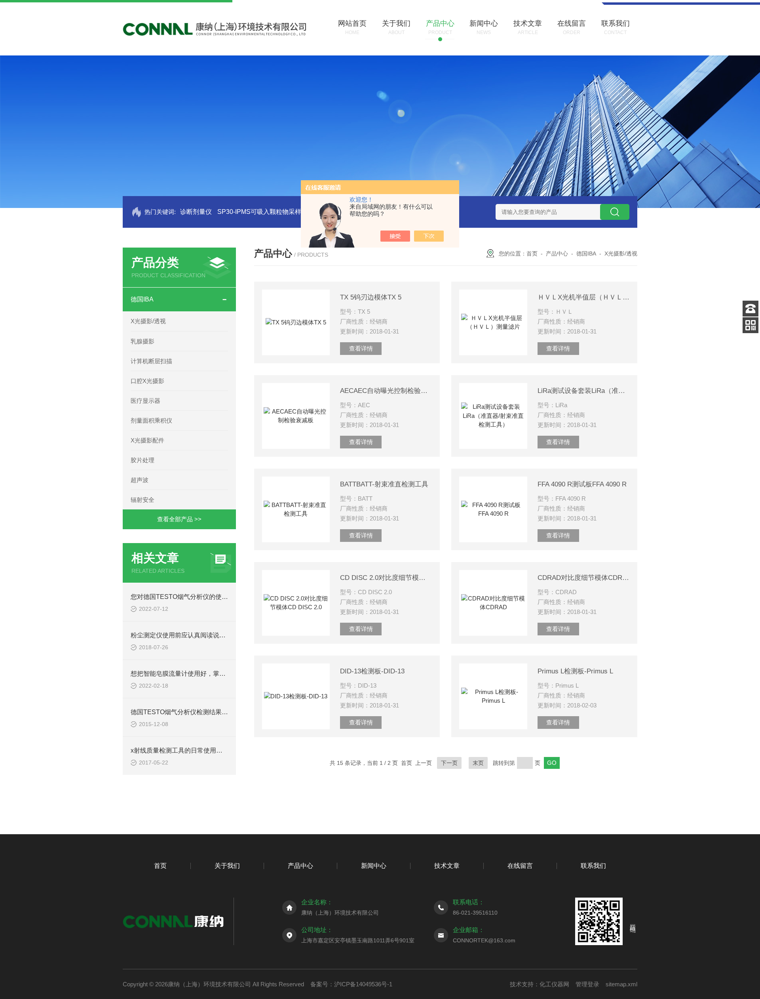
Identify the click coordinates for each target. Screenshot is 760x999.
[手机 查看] (750, 325)
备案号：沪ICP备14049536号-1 (351, 984)
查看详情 (361, 348)
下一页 (449, 763)
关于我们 (227, 865)
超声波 (139, 480)
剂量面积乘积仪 (151, 420)
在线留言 (520, 865)
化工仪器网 (554, 984)
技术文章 (447, 865)
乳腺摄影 (142, 341)
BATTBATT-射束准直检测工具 (384, 484)
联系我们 (593, 865)
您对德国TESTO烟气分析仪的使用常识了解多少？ (201, 596)
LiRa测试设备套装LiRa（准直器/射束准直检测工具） (583, 391)
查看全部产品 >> (179, 519)
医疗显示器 (145, 400)
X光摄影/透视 (148, 321)
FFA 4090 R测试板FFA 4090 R (582, 484)
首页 (532, 253)
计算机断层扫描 (151, 361)
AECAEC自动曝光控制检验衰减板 (386, 391)
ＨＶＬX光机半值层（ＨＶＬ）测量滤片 (583, 297)
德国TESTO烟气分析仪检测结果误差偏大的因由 (198, 712)
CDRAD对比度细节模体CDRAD (583, 577)
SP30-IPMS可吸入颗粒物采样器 (262, 211)
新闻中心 (373, 865)
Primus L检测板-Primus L (575, 671)
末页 (478, 763)
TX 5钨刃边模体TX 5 (370, 297)
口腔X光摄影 (147, 380)
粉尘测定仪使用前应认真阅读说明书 (181, 635)
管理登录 (587, 984)
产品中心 (557, 253)
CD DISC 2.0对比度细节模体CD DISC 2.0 (386, 577)
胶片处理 (142, 460)
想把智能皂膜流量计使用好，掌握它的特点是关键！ (203, 673)
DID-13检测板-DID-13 (372, 671)
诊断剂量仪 (196, 211)
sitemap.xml (621, 984)
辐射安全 (142, 499)
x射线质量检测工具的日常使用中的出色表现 (192, 750)
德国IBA (142, 299)
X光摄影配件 (147, 440)
